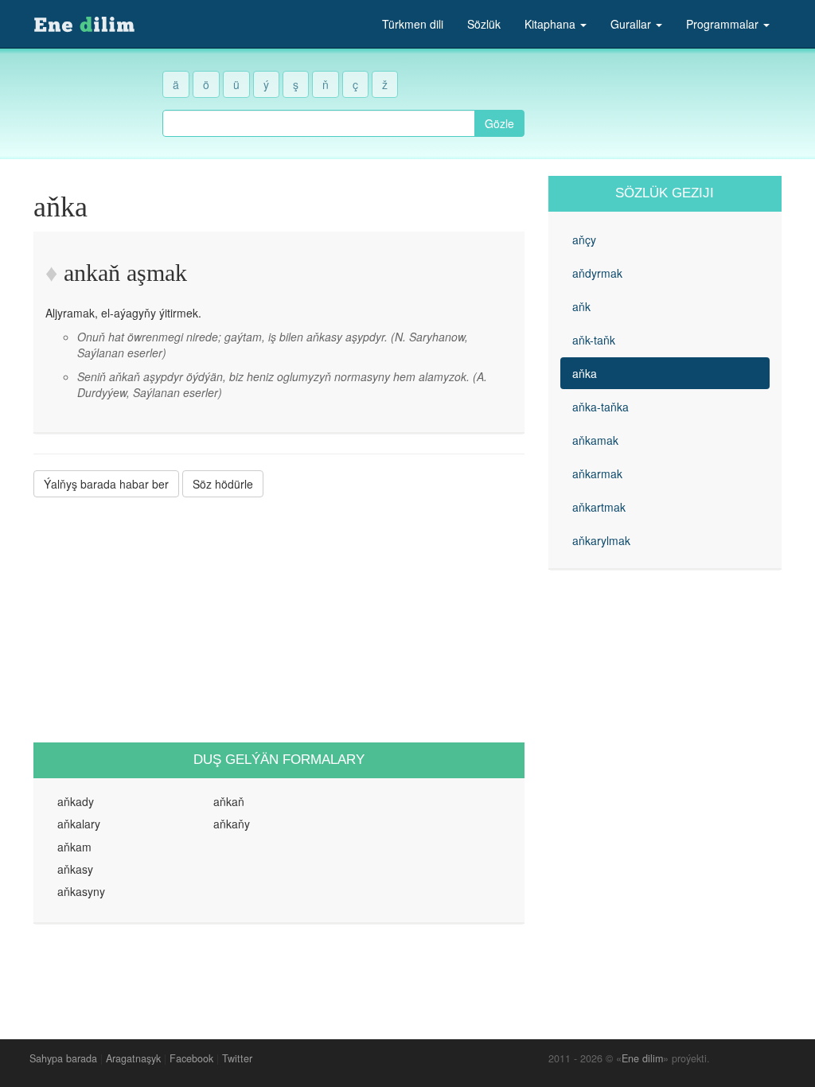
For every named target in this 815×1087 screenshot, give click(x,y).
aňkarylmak (601, 540)
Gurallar (632, 24)
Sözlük (484, 24)
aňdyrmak (597, 273)
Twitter (237, 1058)
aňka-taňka (600, 407)
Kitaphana (551, 24)
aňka (584, 373)
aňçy (584, 239)
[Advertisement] (278, 619)
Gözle (499, 123)
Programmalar (724, 24)
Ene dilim (642, 1058)
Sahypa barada (63, 1058)
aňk (581, 306)
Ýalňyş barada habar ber (106, 484)
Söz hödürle (223, 484)
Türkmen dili (412, 24)
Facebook (191, 1058)
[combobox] (318, 123)
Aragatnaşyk (133, 1058)
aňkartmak (599, 507)
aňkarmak (597, 473)
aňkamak (595, 440)
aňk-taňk (593, 340)
